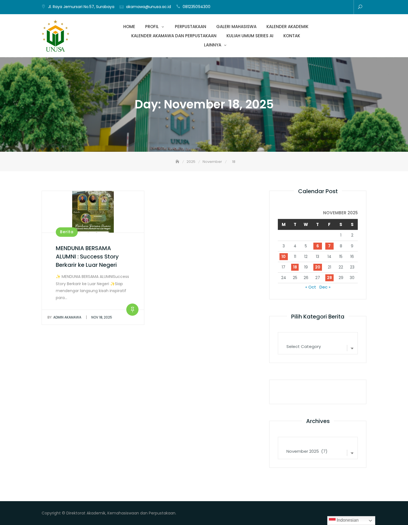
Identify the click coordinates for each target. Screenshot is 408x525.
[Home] (178, 161)
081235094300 (196, 6)
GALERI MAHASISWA (304, 7)
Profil (287, 7)
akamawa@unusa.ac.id (148, 6)
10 (283, 256)
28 (329, 277)
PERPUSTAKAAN (296, 7)
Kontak (337, 7)
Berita (67, 232)
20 (317, 267)
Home (279, 7)
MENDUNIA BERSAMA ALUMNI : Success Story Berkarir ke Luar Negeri (87, 256)
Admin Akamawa (64, 317)
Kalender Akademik (312, 7)
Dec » (325, 287)
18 (295, 267)
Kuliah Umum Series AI (329, 7)
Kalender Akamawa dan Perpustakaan (321, 7)
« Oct (310, 287)
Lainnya (346, 7)
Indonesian (347, 520)
